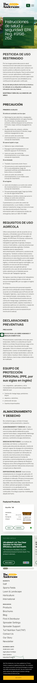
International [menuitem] (9, 599)
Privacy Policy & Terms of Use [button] (11, 673)
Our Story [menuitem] (7, 637)
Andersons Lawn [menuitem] (8, 649)
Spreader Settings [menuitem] (12, 622)
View (8, 528)
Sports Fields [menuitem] (9, 587)
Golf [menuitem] (5, 583)
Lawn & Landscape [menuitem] (12, 591)
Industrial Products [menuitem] (9, 657)
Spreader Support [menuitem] (11, 626)
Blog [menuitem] (5, 614)
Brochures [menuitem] (8, 611)
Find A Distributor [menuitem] (11, 618)
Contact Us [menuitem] (8, 633)
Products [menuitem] (7, 607)
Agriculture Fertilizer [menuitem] (9, 652)
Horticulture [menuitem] (8, 595)
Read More (8, 562)
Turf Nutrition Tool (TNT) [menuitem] (14, 630)
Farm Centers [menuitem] (7, 654)
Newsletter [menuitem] (8, 641)
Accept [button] (18, 678)
